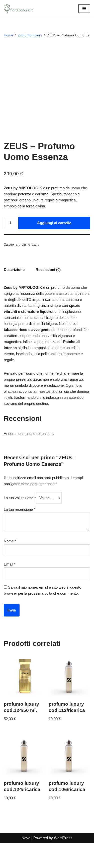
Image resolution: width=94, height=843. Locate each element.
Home (8, 35)
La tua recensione (19, 509)
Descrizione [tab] (14, 269)
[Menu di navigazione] (84, 8)
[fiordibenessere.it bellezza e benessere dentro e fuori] (19, 9)
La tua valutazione (20, 498)
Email (10, 564)
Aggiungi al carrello (54, 223)
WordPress (63, 838)
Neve (26, 838)
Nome (10, 541)
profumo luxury (30, 35)
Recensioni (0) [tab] (48, 269)
